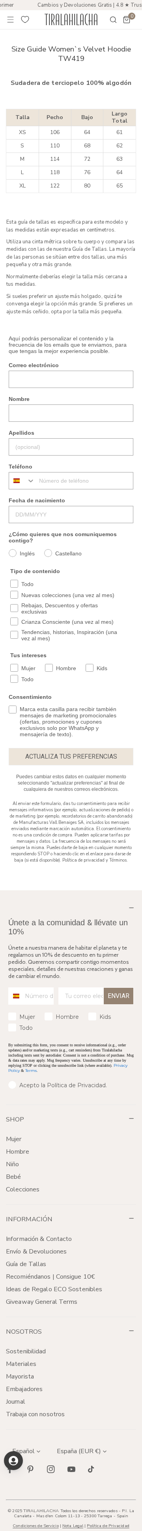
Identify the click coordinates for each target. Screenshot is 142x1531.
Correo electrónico (34, 365)
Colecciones (22, 1189)
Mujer (14, 1139)
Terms (31, 1070)
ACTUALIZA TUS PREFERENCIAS (71, 756)
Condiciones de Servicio (35, 1526)
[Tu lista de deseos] (25, 19)
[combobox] (22, 480)
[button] (126, 19)
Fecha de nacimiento (37, 500)
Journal (15, 1401)
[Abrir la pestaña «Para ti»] (13, 1460)
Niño (12, 1164)
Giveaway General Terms (41, 1302)
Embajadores (24, 1389)
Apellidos (21, 433)
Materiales (21, 1364)
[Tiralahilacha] (71, 19)
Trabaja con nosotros (35, 1414)
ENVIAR (118, 996)
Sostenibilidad (26, 1351)
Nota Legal (72, 1526)
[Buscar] (108, 19)
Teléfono (20, 466)
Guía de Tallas (26, 1264)
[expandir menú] (10, 19)
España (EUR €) (79, 1451)
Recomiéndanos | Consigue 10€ (50, 1276)
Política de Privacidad (108, 1526)
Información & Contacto (39, 1239)
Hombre (17, 1151)
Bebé (13, 1177)
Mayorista (20, 1376)
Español (23, 1451)
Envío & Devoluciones (36, 1251)
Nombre (19, 399)
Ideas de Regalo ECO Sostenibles (54, 1289)
